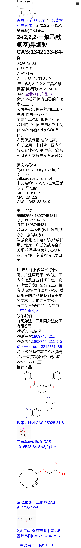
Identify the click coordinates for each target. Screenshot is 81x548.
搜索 (32, 8)
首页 (20, 20)
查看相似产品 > (39, 94)
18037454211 (43, 336)
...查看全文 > (27, 311)
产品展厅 (37, 20)
